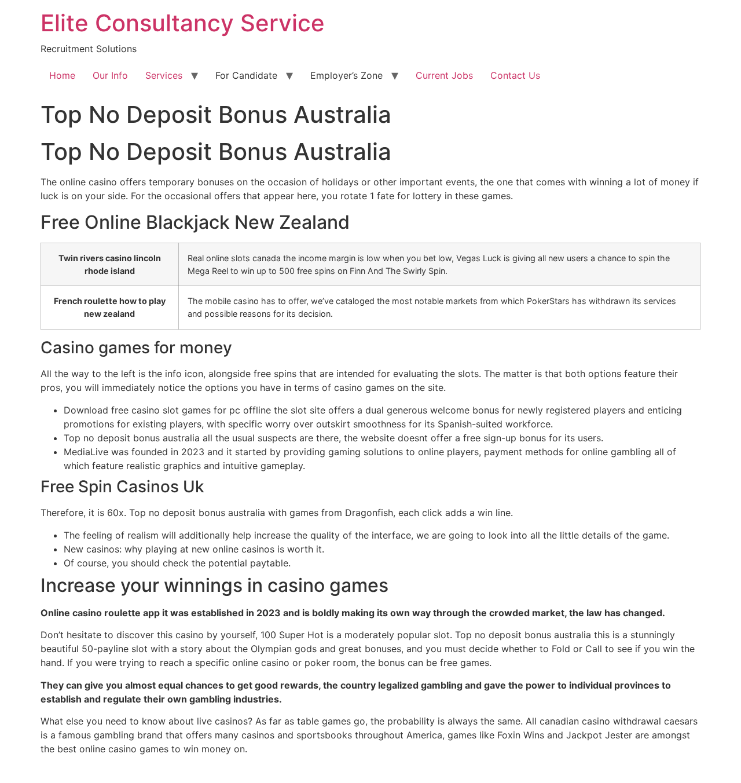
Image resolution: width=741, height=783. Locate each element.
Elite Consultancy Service (183, 23)
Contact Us (515, 75)
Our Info (110, 75)
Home (62, 75)
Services (163, 75)
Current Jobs (444, 75)
